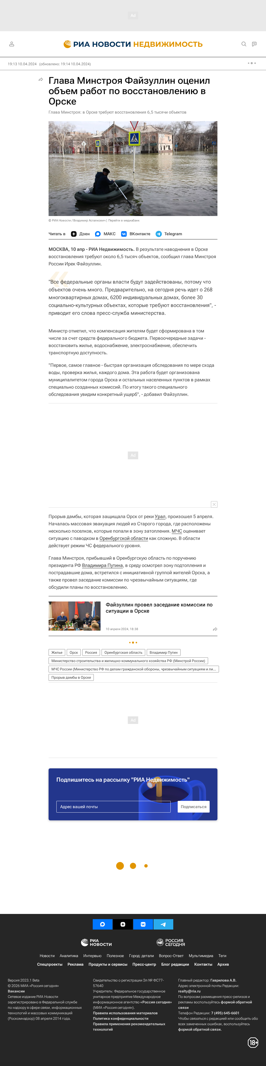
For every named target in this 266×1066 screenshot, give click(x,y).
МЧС (177, 531)
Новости (47, 955)
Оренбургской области (123, 538)
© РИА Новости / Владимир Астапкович (77, 220)
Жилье (56, 652)
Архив (223, 964)
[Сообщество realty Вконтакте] (143, 924)
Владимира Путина (102, 565)
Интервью (92, 955)
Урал (160, 516)
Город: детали (141, 955)
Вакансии (16, 991)
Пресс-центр (144, 964)
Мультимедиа (201, 955)
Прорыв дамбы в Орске (71, 677)
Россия (91, 652)
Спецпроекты (49, 964)
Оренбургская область (123, 652)
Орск (74, 652)
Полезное (115, 955)
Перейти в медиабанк (123, 220)
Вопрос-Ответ (171, 955)
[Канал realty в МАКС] (102, 924)
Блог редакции (175, 964)
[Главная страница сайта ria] (94, 44)
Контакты (203, 964)
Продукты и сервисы (108, 964)
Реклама (75, 964)
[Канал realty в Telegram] (163, 924)
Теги (222, 955)
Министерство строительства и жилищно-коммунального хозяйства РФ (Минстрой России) (128, 661)
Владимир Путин (164, 652)
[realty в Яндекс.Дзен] (123, 924)
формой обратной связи (199, 1029)
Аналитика (69, 955)
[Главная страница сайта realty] (133, 44)
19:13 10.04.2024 (22, 64)
